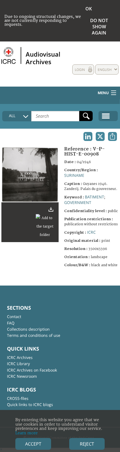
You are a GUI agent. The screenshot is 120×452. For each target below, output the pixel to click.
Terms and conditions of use (33, 335)
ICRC (91, 232)
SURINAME (74, 175)
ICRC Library (18, 363)
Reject (87, 444)
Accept (33, 444)
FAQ (11, 323)
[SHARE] (112, 136)
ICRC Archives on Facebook (32, 370)
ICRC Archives (20, 357)
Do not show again (99, 26)
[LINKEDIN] (87, 136)
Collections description (28, 329)
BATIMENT (94, 197)
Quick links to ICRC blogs (30, 404)
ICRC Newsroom (22, 376)
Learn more (26, 433)
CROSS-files (17, 398)
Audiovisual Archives (43, 58)
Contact (14, 316)
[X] (100, 136)
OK (88, 9)
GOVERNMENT (77, 202)
